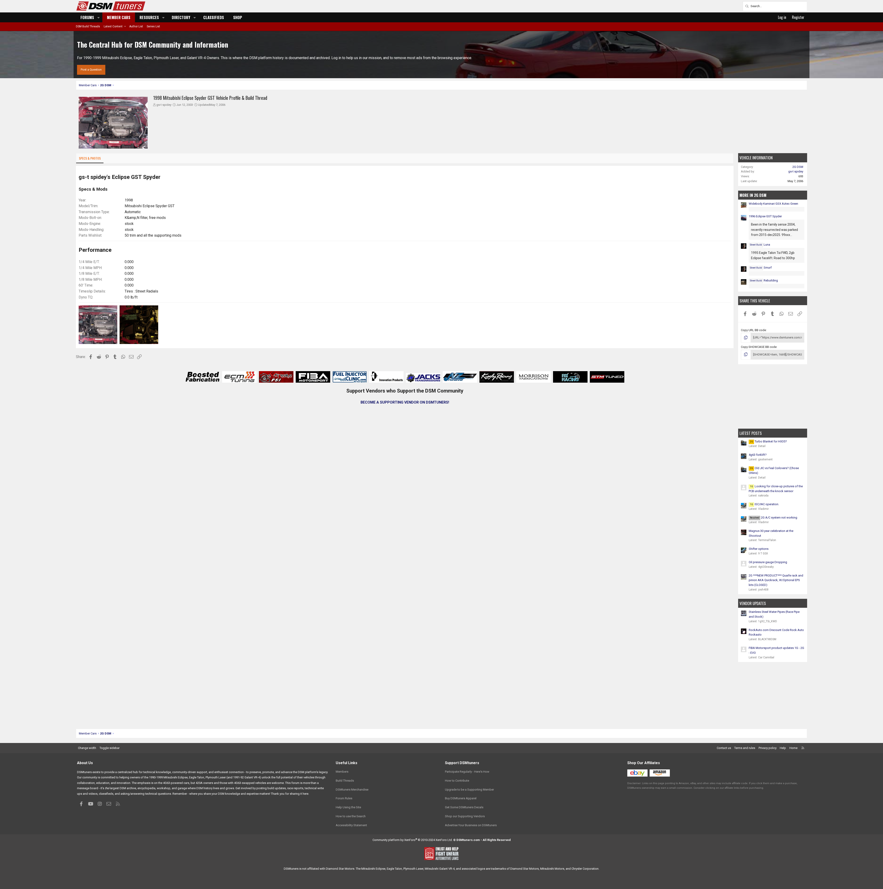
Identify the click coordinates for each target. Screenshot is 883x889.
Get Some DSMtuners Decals (464, 807)
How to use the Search (351, 816)
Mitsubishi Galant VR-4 (440, 868)
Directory (181, 17)
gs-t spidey (163, 104)
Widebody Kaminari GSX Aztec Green (773, 203)
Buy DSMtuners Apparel (460, 798)
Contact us (724, 748)
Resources (149, 17)
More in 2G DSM (753, 195)
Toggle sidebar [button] (110, 748)
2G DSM (797, 167)
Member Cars (118, 17)
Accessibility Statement (351, 825)
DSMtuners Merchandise (352, 789)
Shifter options (758, 549)
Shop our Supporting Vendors (465, 816)
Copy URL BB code (753, 330)
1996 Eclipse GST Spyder (765, 216)
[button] (99, 17)
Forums (87, 17)
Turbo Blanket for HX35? (768, 441)
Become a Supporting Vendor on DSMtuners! (405, 402)
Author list (136, 26)
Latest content (113, 26)
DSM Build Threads (88, 26)
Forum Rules (344, 798)
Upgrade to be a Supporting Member (469, 789)
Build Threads (345, 780)
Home (793, 748)
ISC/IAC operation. (764, 504)
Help (783, 748)
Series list (153, 26)
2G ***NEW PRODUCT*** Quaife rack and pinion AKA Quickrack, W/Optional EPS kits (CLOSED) (776, 580)
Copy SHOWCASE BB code (759, 347)
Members (342, 771)
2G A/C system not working (773, 517)
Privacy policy (768, 748)
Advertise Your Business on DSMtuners (471, 825)
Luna (760, 244)
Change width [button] (87, 748)
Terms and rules (744, 748)
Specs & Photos (90, 158)
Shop (237, 17)
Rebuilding (764, 280)
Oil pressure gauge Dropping (768, 562)
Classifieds (213, 17)
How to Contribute (457, 780)
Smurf (761, 267)
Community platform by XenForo (413, 840)
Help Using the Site (348, 807)
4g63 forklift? (758, 454)
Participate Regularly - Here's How (467, 771)
